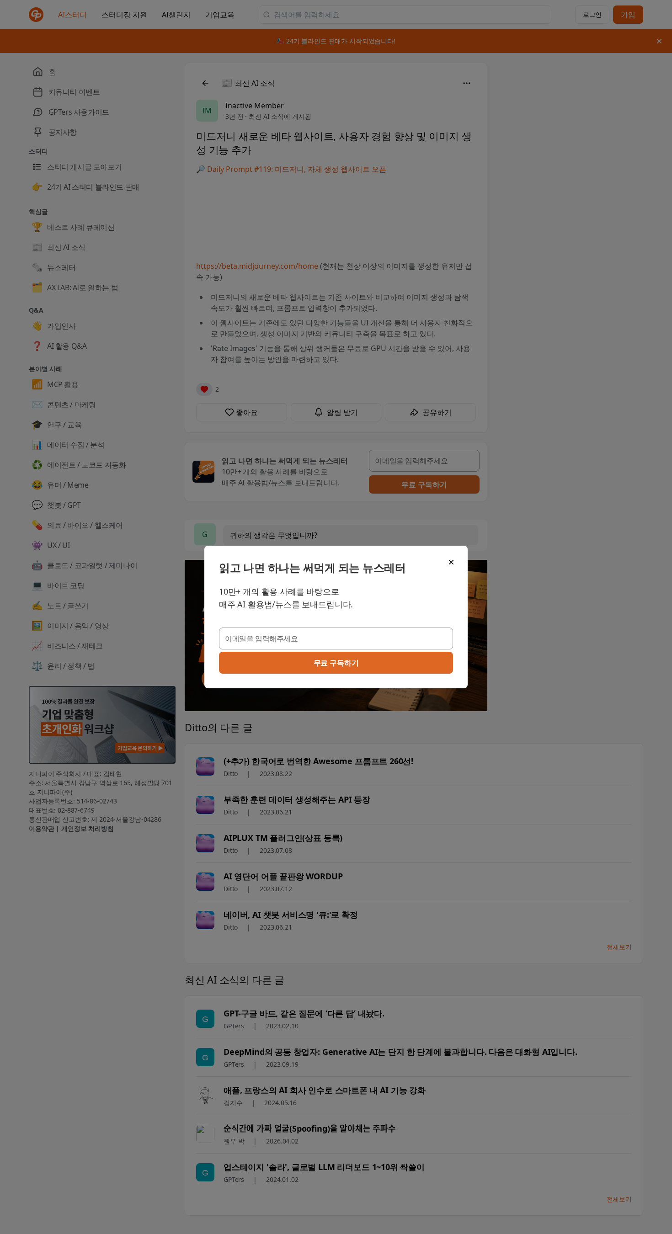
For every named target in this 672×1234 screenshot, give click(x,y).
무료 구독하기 (336, 663)
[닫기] (451, 562)
